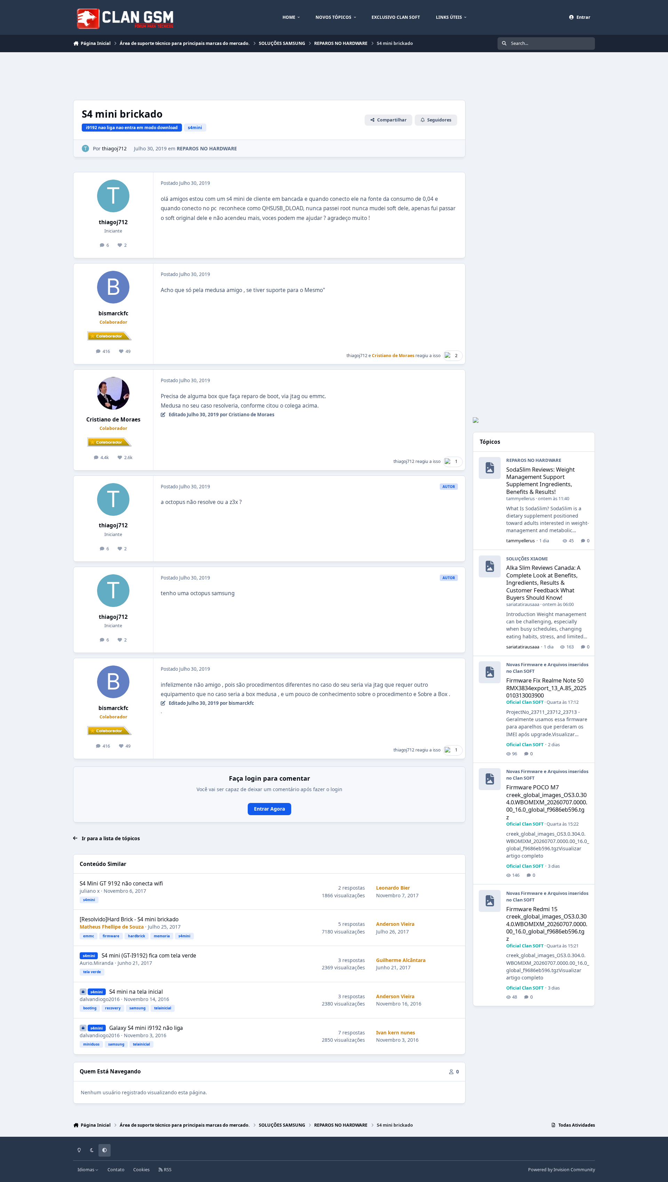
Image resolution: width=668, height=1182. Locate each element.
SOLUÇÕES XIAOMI (527, 558)
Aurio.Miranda (96, 963)
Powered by (561, 1170)
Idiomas (86, 1170)
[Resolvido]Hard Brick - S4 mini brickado (129, 919)
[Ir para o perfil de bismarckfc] (113, 287)
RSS (167, 1170)
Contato (116, 1170)
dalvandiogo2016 (100, 999)
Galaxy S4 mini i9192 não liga (146, 1028)
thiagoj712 (114, 148)
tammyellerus (520, 498)
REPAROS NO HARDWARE (207, 148)
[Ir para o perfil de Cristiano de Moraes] (113, 393)
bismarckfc (113, 313)
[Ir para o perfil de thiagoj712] (85, 148)
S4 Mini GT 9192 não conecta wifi (121, 883)
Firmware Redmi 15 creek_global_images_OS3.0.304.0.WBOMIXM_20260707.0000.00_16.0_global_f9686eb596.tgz (546, 924)
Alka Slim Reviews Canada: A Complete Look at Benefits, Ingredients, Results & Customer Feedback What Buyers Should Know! (543, 582)
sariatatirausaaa (522, 604)
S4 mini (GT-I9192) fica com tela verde (149, 955)
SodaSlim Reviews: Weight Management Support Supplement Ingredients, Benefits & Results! (540, 480)
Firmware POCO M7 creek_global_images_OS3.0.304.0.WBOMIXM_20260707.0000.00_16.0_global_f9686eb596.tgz (546, 802)
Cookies (141, 1170)
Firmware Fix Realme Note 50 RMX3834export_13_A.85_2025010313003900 (546, 687)
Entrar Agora (269, 808)
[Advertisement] (199, 75)
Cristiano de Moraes (113, 419)
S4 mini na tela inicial (136, 991)
